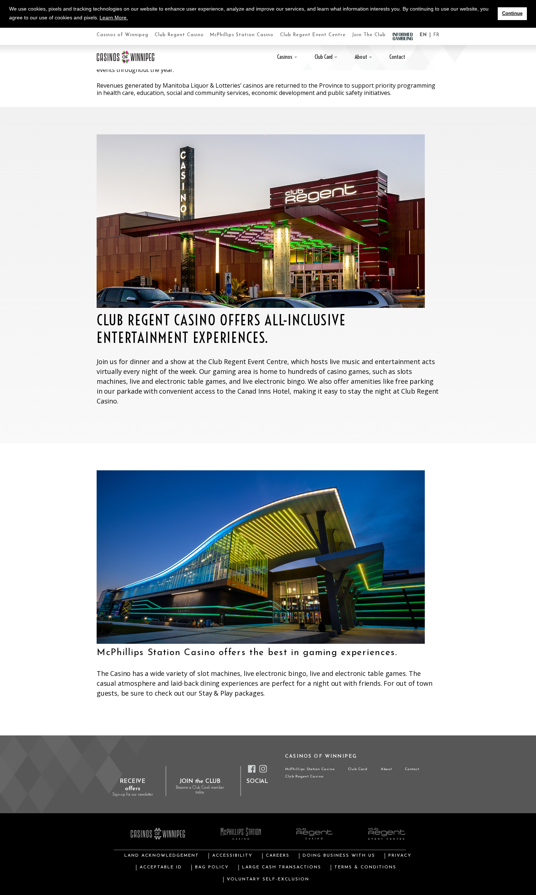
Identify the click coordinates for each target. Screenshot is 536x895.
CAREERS (278, 855)
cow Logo (126, 57)
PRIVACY (400, 855)
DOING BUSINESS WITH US (339, 855)
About (361, 56)
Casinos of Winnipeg (122, 35)
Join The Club (369, 35)
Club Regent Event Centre (313, 35)
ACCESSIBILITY (232, 855)
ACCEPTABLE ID (161, 867)
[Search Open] (437, 57)
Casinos (284, 56)
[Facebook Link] (252, 769)
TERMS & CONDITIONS (365, 867)
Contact (397, 56)
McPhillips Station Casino (241, 35)
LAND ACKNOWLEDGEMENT (161, 855)
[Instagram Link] (263, 769)
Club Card (324, 56)
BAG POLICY (212, 867)
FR (436, 35)
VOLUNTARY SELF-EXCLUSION (268, 879)
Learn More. (114, 17)
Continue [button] (512, 13)
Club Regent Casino (179, 35)
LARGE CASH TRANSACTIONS (281, 867)
